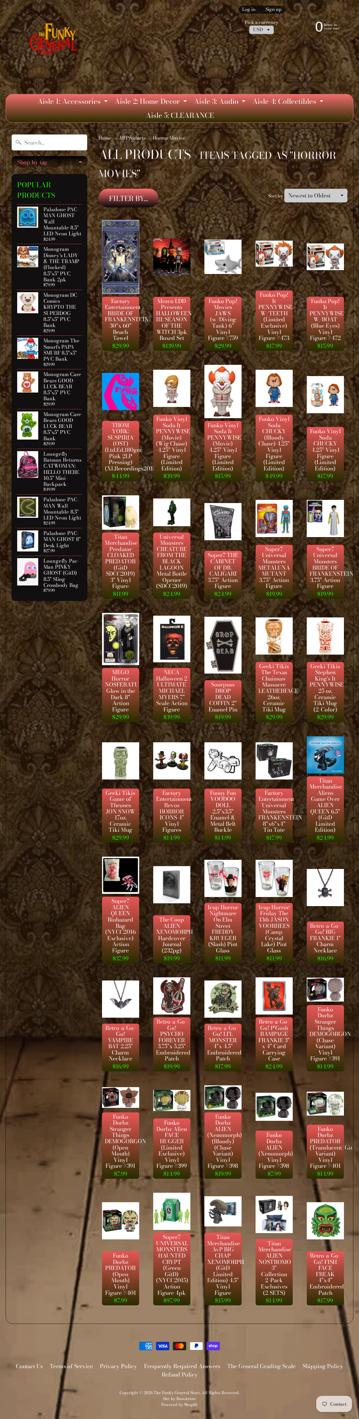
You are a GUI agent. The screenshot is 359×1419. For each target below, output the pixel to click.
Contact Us (29, 1366)
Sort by (275, 196)
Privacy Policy (118, 1366)
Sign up (273, 9)
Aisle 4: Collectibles (288, 102)
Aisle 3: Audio (220, 102)
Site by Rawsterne (179, 1398)
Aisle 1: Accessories (73, 102)
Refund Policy (180, 1374)
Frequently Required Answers (182, 1366)
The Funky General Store (177, 1392)
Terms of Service (71, 1366)
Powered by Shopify (179, 1404)
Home (105, 137)
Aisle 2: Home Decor (152, 102)
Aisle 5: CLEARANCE (180, 115)
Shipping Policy (323, 1366)
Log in (249, 9)
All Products (132, 137)
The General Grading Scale (261, 1366)
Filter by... (128, 198)
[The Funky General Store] (55, 41)
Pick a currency (261, 22)
